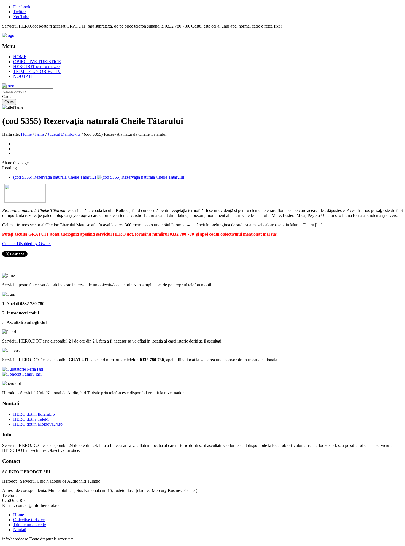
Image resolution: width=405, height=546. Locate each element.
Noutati (19, 529)
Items (39, 134)
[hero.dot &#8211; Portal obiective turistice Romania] (8, 35)
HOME (19, 56)
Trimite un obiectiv (29, 524)
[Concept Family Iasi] (22, 374)
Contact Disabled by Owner (26, 243)
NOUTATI (23, 76)
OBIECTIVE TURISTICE (37, 61)
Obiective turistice (29, 519)
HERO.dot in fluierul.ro (34, 414)
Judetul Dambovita (64, 134)
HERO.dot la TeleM (31, 419)
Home (26, 134)
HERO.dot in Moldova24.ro (38, 424)
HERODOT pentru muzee (36, 66)
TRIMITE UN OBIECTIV (37, 71)
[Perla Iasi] (22, 369)
